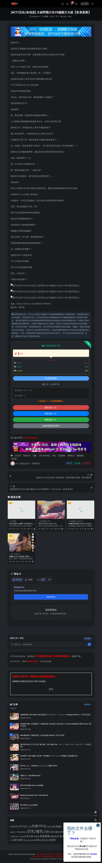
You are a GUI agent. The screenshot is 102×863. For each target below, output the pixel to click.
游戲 (46, 16)
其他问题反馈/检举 (51, 425)
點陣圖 (52, 839)
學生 (54, 455)
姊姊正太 (13, 832)
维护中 (17, 554)
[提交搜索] (89, 644)
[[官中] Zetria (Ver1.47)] (51, 510)
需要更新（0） (51, 419)
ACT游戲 (43, 521)
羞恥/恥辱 (54, 836)
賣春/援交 (26, 840)
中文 (49, 521)
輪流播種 (32, 840)
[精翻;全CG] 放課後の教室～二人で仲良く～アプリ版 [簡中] (21, 557)
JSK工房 (18, 455)
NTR (20, 826)
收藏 (78, 463)
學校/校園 (20, 832)
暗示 (17, 836)
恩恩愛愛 (61, 455)
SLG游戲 (13, 521)
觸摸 (21, 839)
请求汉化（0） (51, 407)
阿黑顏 (42, 840)
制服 (48, 827)
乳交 (25, 826)
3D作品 (13, 826)
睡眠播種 (80, 455)
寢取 (25, 832)
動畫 (34, 455)
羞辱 (62, 836)
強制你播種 (54, 832)
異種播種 (45, 836)
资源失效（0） (51, 413)
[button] (62, 4)
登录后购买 (52, 378)
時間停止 (71, 455)
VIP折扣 (52, 360)
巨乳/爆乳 (35, 831)
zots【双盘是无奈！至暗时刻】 (28, 463)
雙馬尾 (14, 459)
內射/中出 (26, 455)
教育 (14, 836)
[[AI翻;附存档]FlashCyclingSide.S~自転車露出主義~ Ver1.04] (80, 510)
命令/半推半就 (44, 455)
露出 (47, 840)
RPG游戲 (72, 521)
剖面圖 (53, 827)
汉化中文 (80, 521)
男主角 (29, 836)
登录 (86, 4)
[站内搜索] (67, 4)
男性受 (36, 836)
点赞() (87, 463)
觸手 (16, 839)
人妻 (29, 827)
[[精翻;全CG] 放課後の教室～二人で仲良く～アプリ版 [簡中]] (21, 542)
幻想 (46, 831)
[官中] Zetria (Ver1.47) (47, 523)
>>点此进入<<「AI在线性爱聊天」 (51, 401)
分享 (70, 463)
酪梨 (38, 840)
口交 (63, 826)
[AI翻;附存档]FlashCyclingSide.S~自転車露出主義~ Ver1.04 (80, 524)
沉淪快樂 (23, 836)
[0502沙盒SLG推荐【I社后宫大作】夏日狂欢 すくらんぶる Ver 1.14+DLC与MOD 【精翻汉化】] (21, 510)
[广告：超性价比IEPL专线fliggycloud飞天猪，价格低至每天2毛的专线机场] (51, 32)
